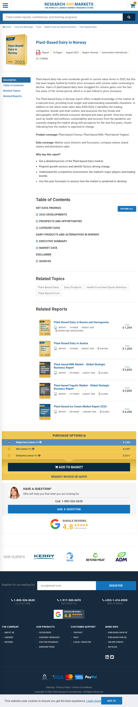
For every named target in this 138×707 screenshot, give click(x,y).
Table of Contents (13, 85)
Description (9, 79)
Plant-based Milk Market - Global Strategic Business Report (79, 366)
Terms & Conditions (82, 687)
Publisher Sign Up (117, 632)
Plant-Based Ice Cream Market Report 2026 (80, 406)
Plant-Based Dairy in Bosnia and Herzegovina (81, 322)
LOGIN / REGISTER (82, 642)
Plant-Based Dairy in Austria (71, 343)
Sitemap (50, 687)
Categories (45, 632)
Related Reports (12, 96)
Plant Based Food (48, 293)
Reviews (8, 642)
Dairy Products (73, 287)
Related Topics (11, 90)
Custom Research (48, 642)
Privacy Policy (63, 687)
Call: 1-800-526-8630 (69, 501)
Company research (49, 637)
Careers (8, 637)
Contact (78, 632)
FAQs (76, 637)
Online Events (115, 642)
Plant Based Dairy (48, 287)
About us (9, 632)
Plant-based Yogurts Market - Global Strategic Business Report (81, 387)
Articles (112, 647)
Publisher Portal (117, 637)
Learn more (93, 701)
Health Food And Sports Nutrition (107, 287)
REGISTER (116, 585)
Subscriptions (47, 647)
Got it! (111, 700)
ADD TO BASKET (69, 467)
